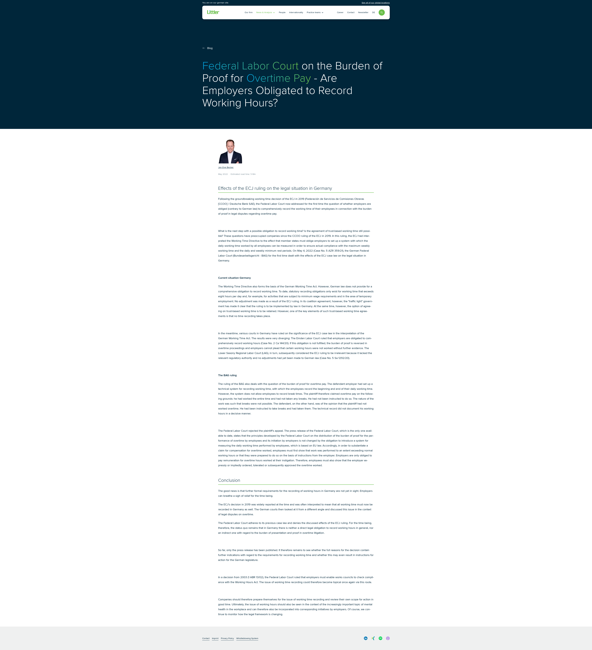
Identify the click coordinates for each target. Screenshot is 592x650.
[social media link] (366, 638)
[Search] (382, 12)
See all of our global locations (376, 2)
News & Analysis (264, 12)
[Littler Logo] (225, 12)
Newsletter (363, 12)
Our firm (249, 12)
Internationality (296, 12)
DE (373, 12)
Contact (350, 12)
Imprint (215, 638)
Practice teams (314, 12)
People (282, 12)
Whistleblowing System (247, 638)
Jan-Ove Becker (226, 167)
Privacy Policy (227, 638)
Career (340, 12)
